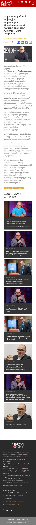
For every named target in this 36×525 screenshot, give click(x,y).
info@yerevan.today (18, 495)
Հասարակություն (10, 38)
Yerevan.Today (22, 456)
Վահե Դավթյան (18, 188)
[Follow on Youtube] (7, 510)
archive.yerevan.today (14, 504)
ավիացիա (8, 188)
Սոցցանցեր (22, 38)
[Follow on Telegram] (11, 510)
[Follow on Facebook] (3, 510)
